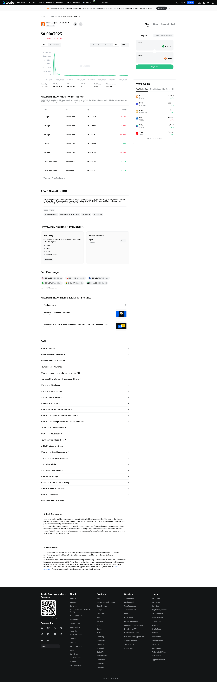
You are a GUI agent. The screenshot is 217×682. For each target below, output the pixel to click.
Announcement (130, 610)
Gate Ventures (75, 666)
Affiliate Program (130, 641)
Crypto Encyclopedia (159, 610)
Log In (182, 3)
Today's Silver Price (159, 656)
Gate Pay (100, 637)
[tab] (148, 24)
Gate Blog (155, 606)
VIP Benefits (129, 598)
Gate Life (100, 644)
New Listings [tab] (155, 89)
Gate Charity (102, 656)
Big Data (155, 625)
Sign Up (190, 2)
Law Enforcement (76, 658)
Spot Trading (102, 606)
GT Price (155, 633)
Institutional (128, 602)
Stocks (99, 629)
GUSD (72, 650)
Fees (126, 614)
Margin (99, 610)
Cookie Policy (75, 627)
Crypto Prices (54, 16)
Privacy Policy (75, 623)
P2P (98, 598)
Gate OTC (100, 652)
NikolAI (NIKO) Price (71, 16)
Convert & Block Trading (106, 602)
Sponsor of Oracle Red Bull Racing (80, 611)
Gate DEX (100, 663)
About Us (73, 598)
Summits (73, 662)
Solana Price (156, 648)
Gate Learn (156, 598)
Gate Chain (74, 654)
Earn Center (101, 614)
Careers (73, 602)
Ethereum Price (157, 641)
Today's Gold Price (159, 652)
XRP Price (155, 644)
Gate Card (101, 641)
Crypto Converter (158, 660)
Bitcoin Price (156, 637)
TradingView (129, 644)
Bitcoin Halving (157, 618)
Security (73, 643)
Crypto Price (156, 629)
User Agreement (76, 616)
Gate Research (157, 614)
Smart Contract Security (133, 625)
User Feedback (130, 606)
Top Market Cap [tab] (142, 89)
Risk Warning (74, 620)
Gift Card (100, 648)
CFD (98, 625)
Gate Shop (101, 660)
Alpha (99, 633)
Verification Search (131, 633)
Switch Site (161, 8)
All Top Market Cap (154, 139)
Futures (100, 621)
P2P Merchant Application (134, 637)
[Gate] (8, 2)
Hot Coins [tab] (166, 89)
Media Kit (73, 631)
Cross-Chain (129, 648)
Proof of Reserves (77, 635)
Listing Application (131, 621)
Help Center (128, 618)
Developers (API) (130, 629)
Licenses (73, 639)
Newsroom (74, 606)
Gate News (156, 602)
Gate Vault (101, 667)
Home (43, 16)
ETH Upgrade (157, 621)
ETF (98, 618)
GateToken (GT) (76, 646)
